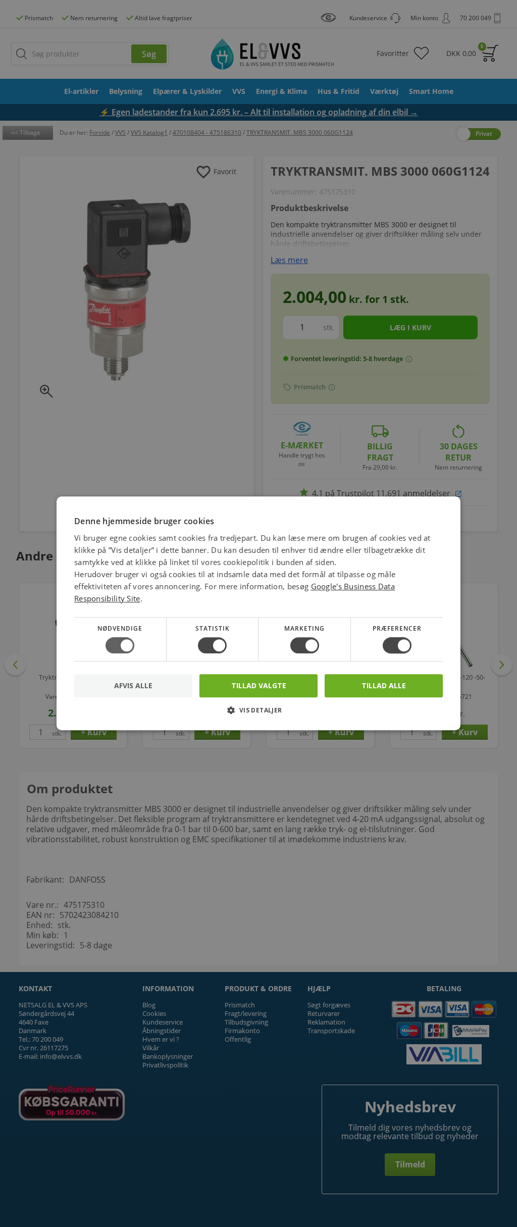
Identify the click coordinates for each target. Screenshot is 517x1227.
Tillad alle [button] (383, 685)
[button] (258, 714)
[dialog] (258, 613)
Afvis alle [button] (133, 686)
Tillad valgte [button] (258, 685)
